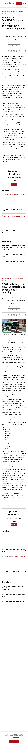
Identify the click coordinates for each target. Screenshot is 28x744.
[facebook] (9, 51)
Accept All (14, 741)
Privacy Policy (16, 737)
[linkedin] (11, 51)
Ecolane (17, 40)
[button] (3, 4)
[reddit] (16, 51)
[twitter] (14, 51)
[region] (14, 738)
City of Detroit (17, 304)
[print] (25, 51)
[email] (19, 51)
